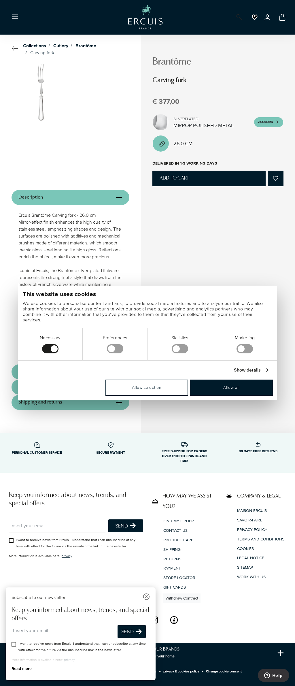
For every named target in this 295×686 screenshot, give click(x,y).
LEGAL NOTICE (250, 557)
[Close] (146, 597)
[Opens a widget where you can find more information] (273, 676)
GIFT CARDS (174, 587)
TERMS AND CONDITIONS (260, 539)
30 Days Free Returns (258, 451)
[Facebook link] (174, 620)
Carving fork (42, 53)
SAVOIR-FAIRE (249, 520)
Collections (34, 46)
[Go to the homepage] (145, 17)
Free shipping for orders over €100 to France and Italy (184, 456)
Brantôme (85, 46)
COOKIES (245, 548)
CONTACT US (175, 530)
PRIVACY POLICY (252, 529)
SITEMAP (245, 567)
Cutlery (60, 46)
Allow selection (147, 387)
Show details (247, 370)
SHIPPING (172, 549)
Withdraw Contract (182, 598)
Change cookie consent (224, 671)
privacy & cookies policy (181, 671)
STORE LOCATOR (179, 577)
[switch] (115, 348)
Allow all (231, 387)
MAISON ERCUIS (252, 510)
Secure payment (110, 453)
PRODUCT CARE (178, 540)
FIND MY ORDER (178, 521)
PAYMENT (172, 568)
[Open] (238, 17)
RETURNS (172, 559)
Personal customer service (37, 453)
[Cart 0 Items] (281, 17)
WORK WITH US (251, 576)
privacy (66, 556)
